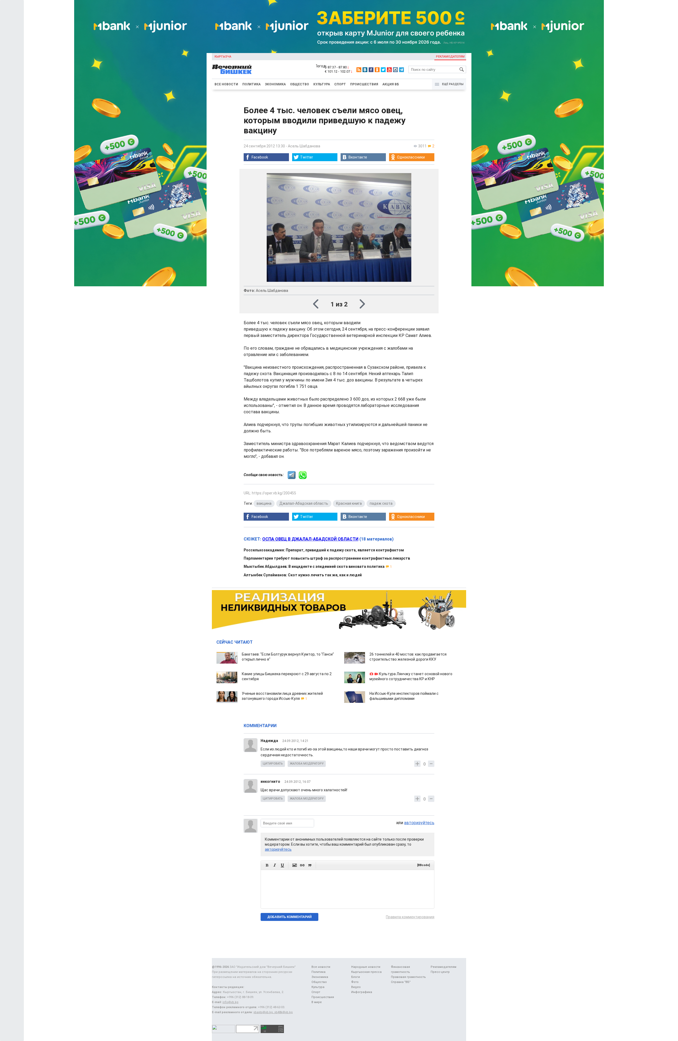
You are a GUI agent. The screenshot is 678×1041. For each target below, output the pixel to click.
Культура (321, 84)
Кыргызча (223, 56)
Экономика (275, 84)
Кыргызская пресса (366, 972)
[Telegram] (401, 69)
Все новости (226, 84)
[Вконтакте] (365, 69)
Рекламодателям (450, 56)
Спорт (340, 84)
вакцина (264, 503)
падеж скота (381, 503)
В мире (316, 1002)
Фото (355, 982)
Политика (251, 84)
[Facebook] (371, 69)
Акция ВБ (390, 84)
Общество (299, 84)
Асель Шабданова (304, 146)
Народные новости (365, 967)
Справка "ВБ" (401, 982)
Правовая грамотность (408, 977)
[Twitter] (383, 69)
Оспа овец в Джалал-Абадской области (310, 539)
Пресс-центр (440, 972)
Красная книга (349, 503)
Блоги (355, 977)
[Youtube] (389, 69)
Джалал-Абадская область (303, 503)
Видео (356, 987)
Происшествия (364, 84)
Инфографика (361, 992)
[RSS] (358, 69)
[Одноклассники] (377, 69)
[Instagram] (395, 69)
